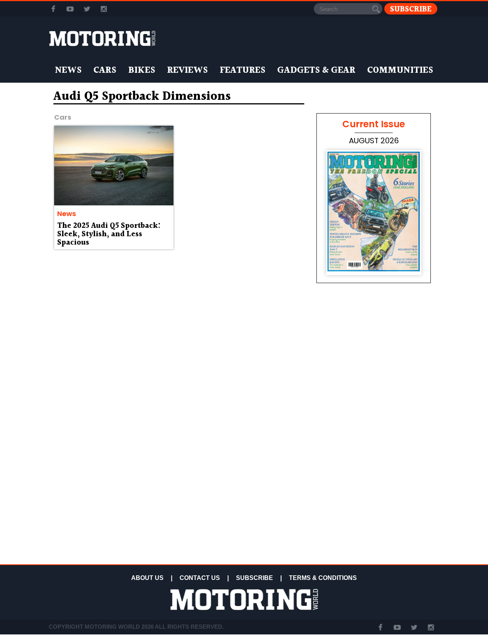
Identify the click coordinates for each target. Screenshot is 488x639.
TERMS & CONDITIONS (323, 578)
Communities (400, 70)
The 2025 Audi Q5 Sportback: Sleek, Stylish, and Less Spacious (109, 234)
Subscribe (411, 8)
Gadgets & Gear (316, 70)
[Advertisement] (373, 507)
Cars (104, 70)
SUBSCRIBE (254, 578)
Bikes (141, 70)
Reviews (187, 70)
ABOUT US (147, 578)
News (68, 70)
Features (242, 70)
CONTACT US (200, 578)
